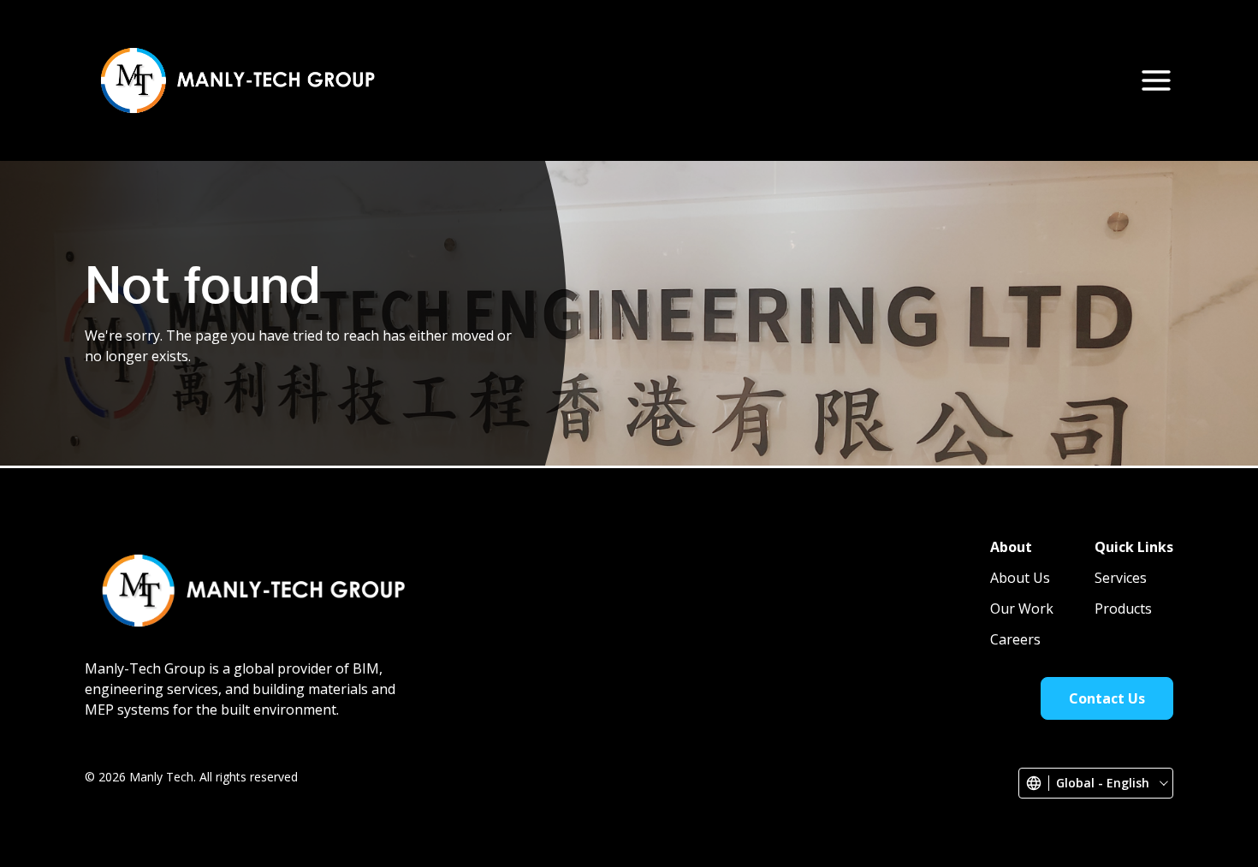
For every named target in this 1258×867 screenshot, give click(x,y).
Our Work (842, 79)
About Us (568, 79)
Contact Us (1052, 80)
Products (747, 79)
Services (658, 79)
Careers (933, 79)
